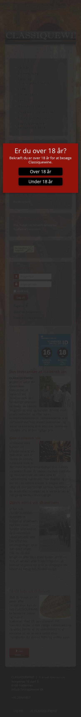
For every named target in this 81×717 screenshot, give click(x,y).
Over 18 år (40, 171)
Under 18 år (40, 181)
